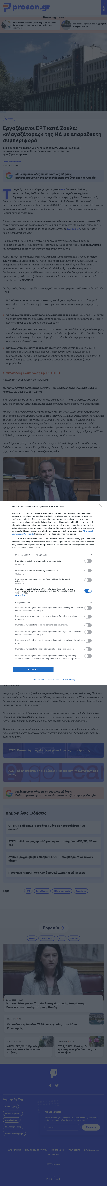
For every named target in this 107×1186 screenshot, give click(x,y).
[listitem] (53, 554)
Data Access (53, 679)
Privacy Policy (69, 679)
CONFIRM (33, 670)
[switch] (88, 561)
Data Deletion (38, 679)
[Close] (101, 506)
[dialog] (53, 593)
